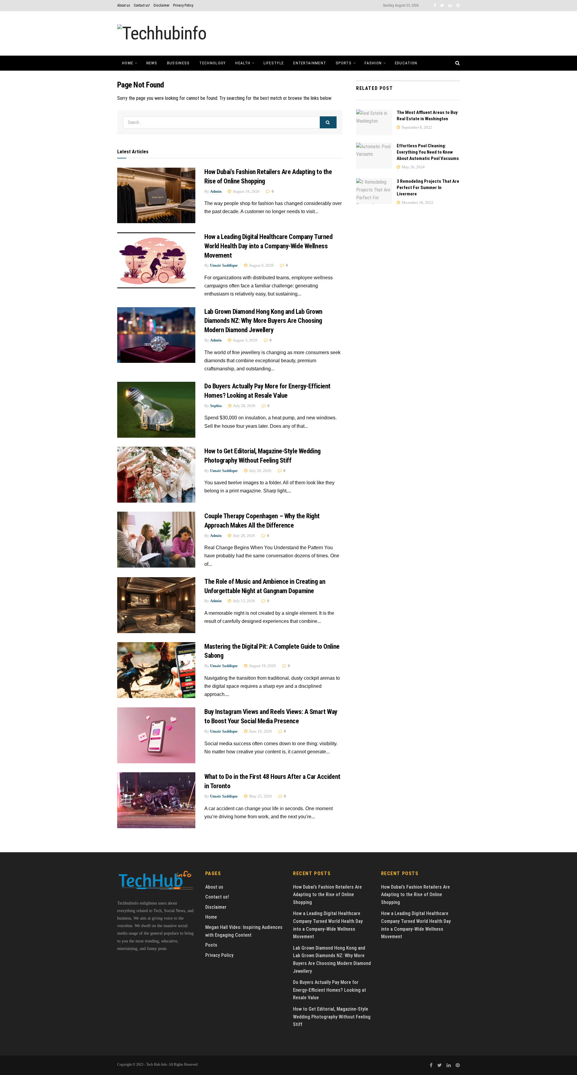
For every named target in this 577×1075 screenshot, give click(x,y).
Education (406, 63)
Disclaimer (161, 5)
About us (123, 5)
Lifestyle (274, 63)
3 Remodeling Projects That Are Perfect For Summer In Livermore (428, 188)
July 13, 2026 (243, 601)
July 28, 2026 (243, 405)
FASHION (373, 63)
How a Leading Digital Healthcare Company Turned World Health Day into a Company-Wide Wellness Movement (268, 246)
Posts (211, 945)
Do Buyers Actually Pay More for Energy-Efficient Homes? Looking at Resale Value (329, 989)
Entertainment (309, 63)
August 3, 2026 (245, 340)
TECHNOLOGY (212, 63)
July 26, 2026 (259, 470)
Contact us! (142, 5)
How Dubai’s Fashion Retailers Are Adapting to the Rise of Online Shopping (327, 894)
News (151, 63)
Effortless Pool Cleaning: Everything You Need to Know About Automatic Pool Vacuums (428, 152)
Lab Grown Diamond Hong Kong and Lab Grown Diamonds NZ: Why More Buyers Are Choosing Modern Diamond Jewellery (263, 321)
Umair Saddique (224, 265)
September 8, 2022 (416, 127)
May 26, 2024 (413, 167)
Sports (344, 63)
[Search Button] (328, 122)
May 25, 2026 (260, 796)
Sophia (216, 405)
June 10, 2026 (260, 731)
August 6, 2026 (261, 265)
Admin (215, 191)
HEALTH (242, 63)
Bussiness (178, 63)
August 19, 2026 (246, 191)
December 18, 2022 (417, 202)
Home (127, 63)
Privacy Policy (183, 5)
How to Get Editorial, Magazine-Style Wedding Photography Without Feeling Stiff (332, 1016)
